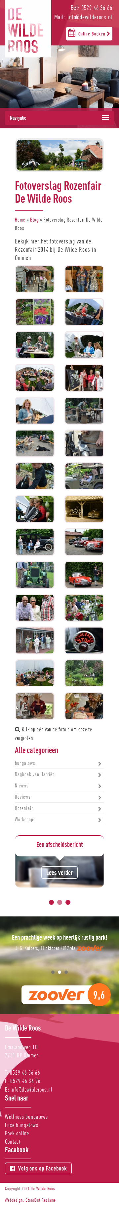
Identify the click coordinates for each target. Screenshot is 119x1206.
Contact (12, 1141)
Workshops (25, 819)
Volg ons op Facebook (42, 1168)
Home (20, 220)
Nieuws (21, 785)
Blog (34, 220)
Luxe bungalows (21, 1124)
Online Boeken (92, 33)
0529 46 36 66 (25, 1072)
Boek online (17, 1133)
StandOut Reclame (40, 1200)
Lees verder (59, 872)
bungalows (25, 763)
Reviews (22, 797)
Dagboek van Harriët (34, 774)
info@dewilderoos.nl (32, 1089)
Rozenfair (24, 808)
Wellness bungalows (26, 1116)
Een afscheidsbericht (59, 844)
